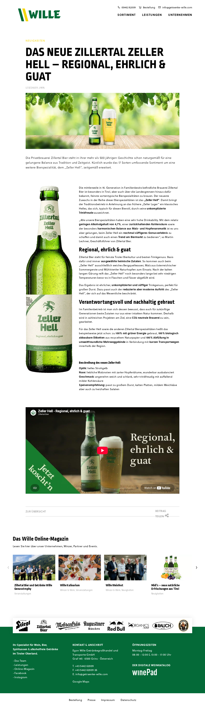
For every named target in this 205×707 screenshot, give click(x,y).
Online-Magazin (24, 669)
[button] (49, 279)
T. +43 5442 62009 (83, 666)
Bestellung (75, 700)
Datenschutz (128, 700)
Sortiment (126, 15)
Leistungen (152, 15)
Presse (91, 700)
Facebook (20, 673)
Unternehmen (180, 15)
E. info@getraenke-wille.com (90, 674)
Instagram (20, 677)
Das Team (20, 660)
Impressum (108, 700)
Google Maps (81, 681)
